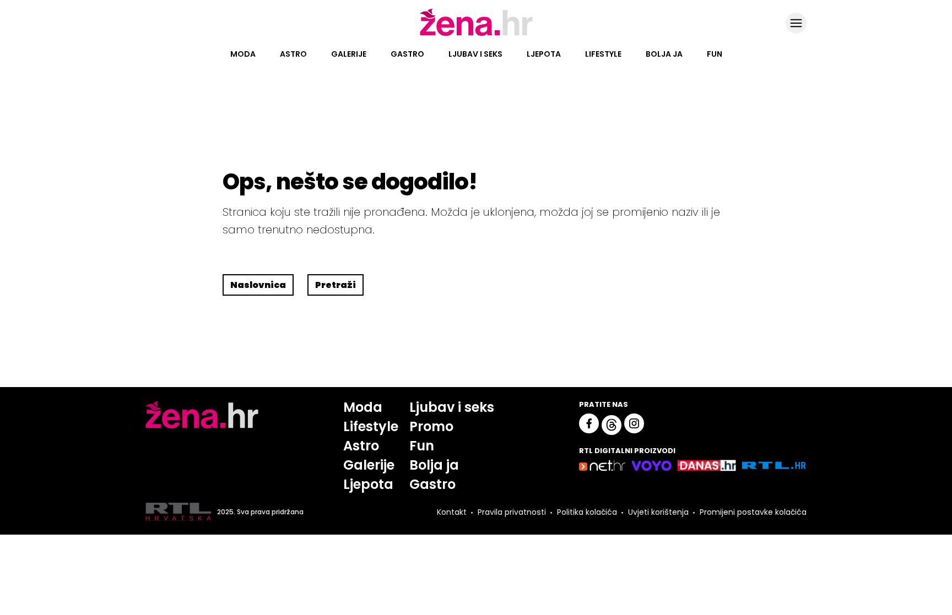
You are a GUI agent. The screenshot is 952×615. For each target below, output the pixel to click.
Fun (714, 53)
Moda (243, 53)
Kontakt (452, 512)
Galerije (348, 53)
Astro (293, 53)
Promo (431, 426)
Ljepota (544, 53)
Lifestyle (603, 53)
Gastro (407, 53)
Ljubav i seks (475, 53)
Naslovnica (258, 285)
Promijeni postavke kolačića (753, 512)
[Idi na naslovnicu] (476, 35)
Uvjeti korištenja (658, 512)
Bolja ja (664, 53)
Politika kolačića (587, 512)
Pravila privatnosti (512, 512)
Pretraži (335, 285)
